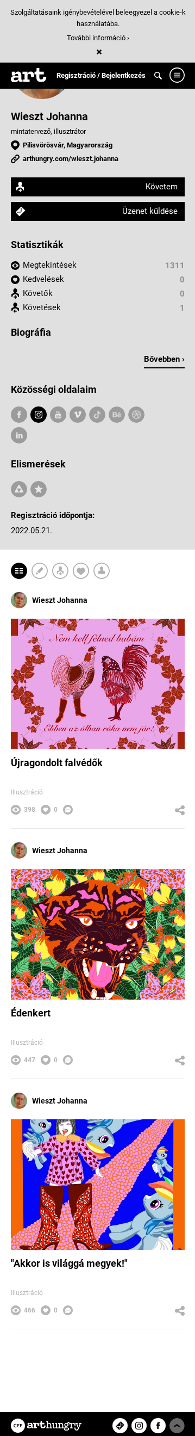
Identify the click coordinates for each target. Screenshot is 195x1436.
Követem (162, 187)
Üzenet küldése (150, 211)
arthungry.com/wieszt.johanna (70, 159)
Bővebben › (164, 359)
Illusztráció (27, 792)
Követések (42, 307)
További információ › (98, 38)
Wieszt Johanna (49, 116)
